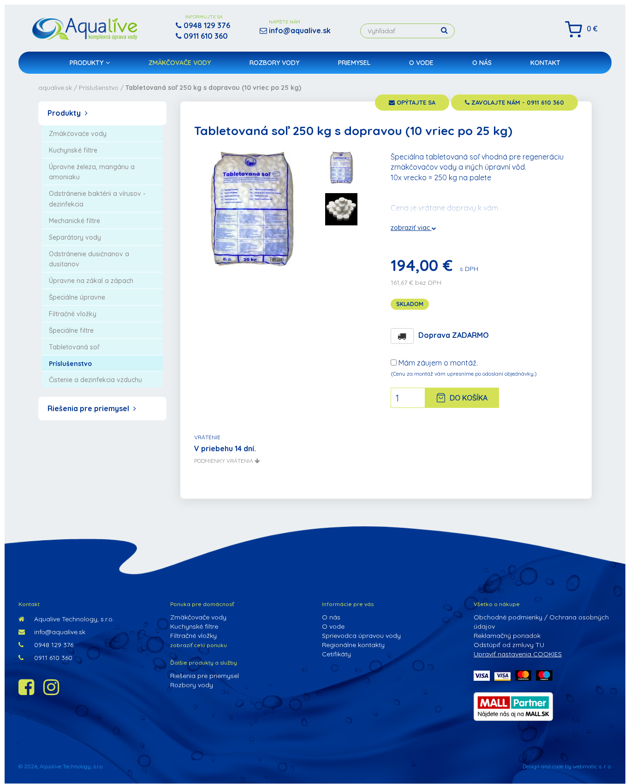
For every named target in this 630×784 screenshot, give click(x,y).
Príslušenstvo (99, 87)
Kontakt (545, 63)
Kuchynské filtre (194, 626)
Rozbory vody (274, 63)
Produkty (86, 63)
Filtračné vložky (193, 635)
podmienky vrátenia (224, 460)
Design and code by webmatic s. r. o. (567, 766)
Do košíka (468, 397)
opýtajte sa (415, 102)
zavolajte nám (517, 102)
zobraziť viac (411, 228)
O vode (421, 63)
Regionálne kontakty (353, 645)
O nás (482, 63)
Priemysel (354, 63)
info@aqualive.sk (58, 632)
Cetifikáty (336, 654)
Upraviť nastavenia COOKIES (518, 654)
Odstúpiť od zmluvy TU (509, 645)
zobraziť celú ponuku (198, 645)
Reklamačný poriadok (507, 635)
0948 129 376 (52, 645)
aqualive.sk (55, 87)
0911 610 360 (52, 658)
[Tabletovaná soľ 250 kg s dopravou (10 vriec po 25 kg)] (251, 208)
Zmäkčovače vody (180, 63)
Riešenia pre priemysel (89, 408)
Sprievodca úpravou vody (361, 635)
